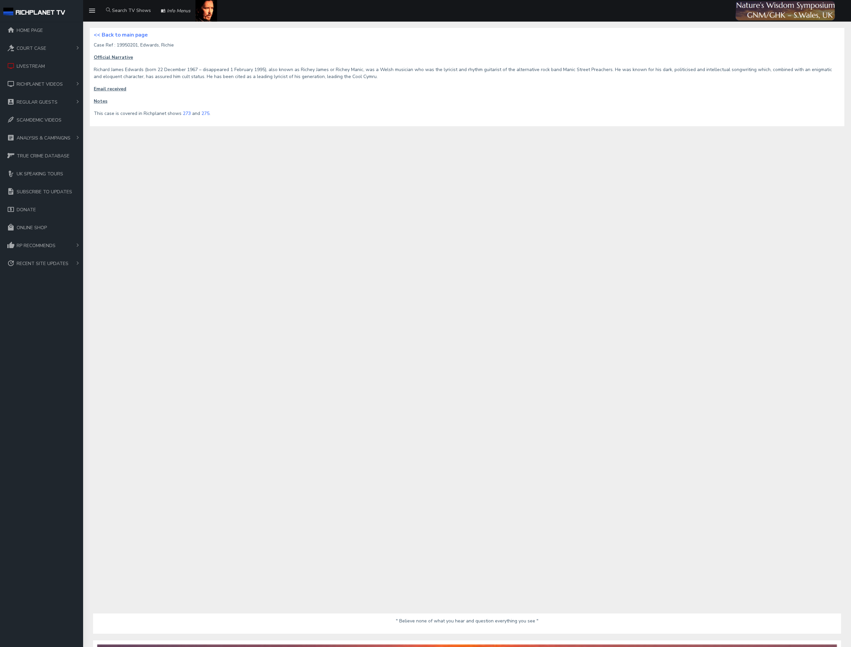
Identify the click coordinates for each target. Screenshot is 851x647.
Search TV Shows (131, 10)
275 (205, 113)
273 (187, 113)
